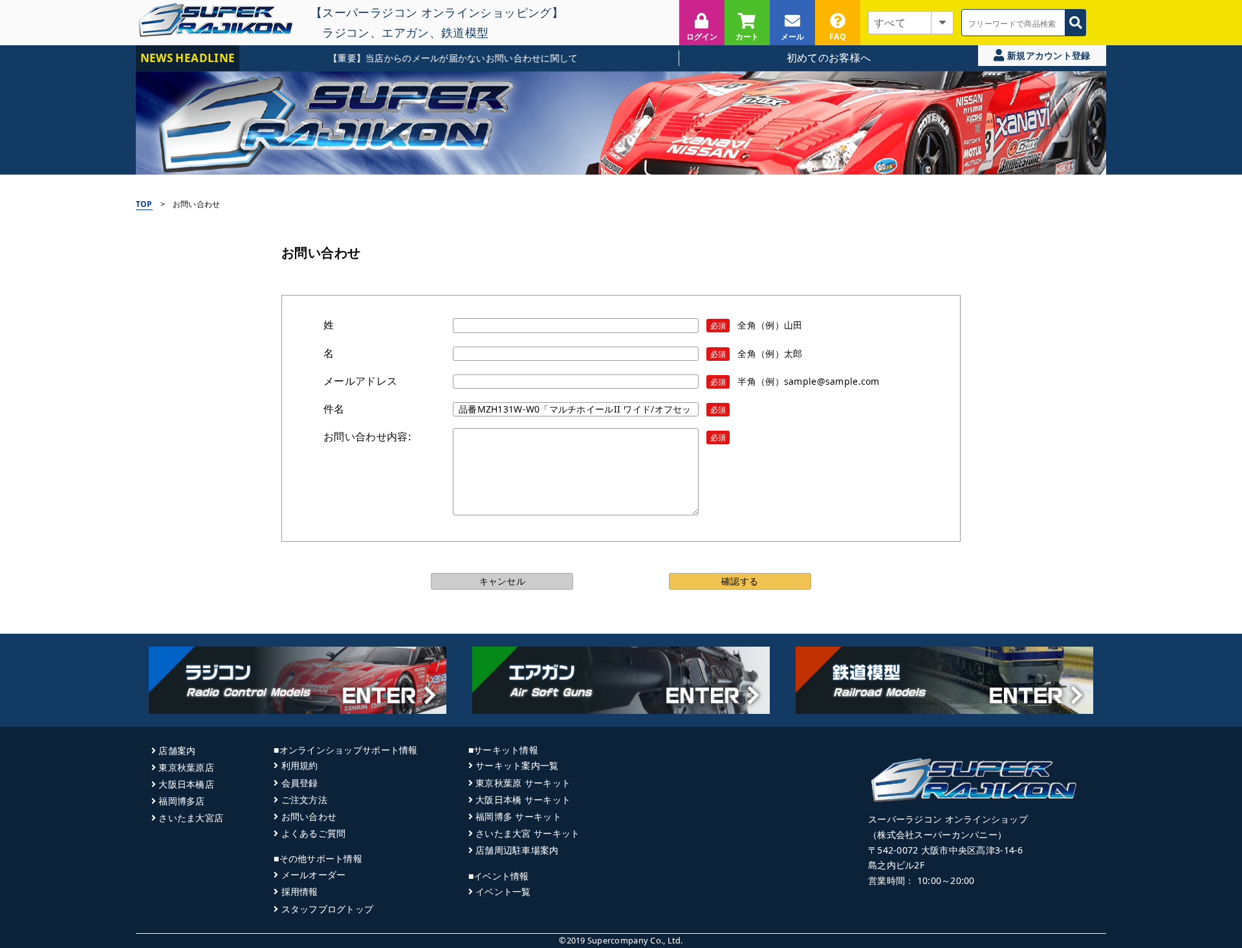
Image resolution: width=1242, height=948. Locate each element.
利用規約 (299, 765)
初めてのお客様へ (829, 57)
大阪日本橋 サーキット (523, 799)
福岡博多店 (181, 801)
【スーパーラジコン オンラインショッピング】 (436, 12)
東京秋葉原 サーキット (523, 783)
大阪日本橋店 (186, 784)
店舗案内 (176, 750)
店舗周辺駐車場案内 (517, 850)
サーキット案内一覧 (517, 765)
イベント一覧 (503, 891)
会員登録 (299, 783)
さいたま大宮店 (190, 818)
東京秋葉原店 (186, 767)
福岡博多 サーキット (518, 816)
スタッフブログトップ (327, 909)
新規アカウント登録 (1048, 55)
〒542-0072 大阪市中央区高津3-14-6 (945, 850)
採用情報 (299, 891)
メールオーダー (313, 874)
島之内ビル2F (896, 865)
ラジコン (345, 32)
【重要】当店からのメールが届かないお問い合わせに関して (429, 58)
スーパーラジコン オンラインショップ (948, 819)
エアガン (405, 32)
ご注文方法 (304, 799)
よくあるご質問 (313, 833)
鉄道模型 (464, 32)
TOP (144, 204)
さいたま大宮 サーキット (527, 833)
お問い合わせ (308, 816)
